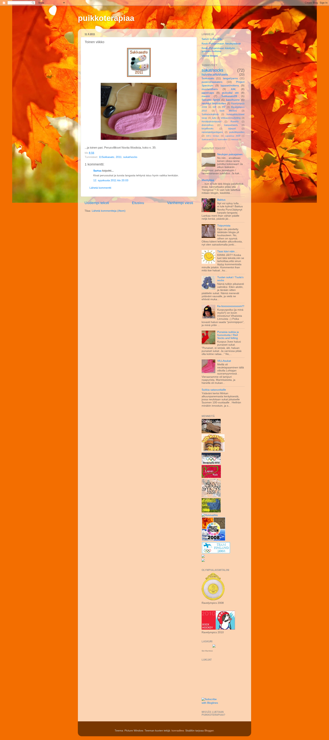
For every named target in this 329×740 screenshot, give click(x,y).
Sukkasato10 (208, 139)
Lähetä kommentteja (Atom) (108, 210)
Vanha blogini (210, 55)
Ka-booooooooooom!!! (230, 306)
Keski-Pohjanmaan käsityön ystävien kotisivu (218, 50)
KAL (233, 89)
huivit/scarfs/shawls (215, 74)
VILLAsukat (224, 360)
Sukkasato (208, 78)
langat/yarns (230, 78)
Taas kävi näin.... (227, 251)
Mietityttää (208, 180)
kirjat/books (207, 128)
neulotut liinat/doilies (214, 103)
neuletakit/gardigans (212, 132)
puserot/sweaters (212, 82)
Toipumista (223, 225)
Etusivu (138, 203)
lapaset (232, 128)
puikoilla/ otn (230, 92)
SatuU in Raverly (212, 39)
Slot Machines (207, 651)
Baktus (221, 199)
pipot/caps (208, 92)
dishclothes (207, 125)
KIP (214, 107)
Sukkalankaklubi (210, 114)
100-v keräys (212, 136)
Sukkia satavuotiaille (214, 389)
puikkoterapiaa (106, 18)
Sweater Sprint (211, 99)
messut (234, 139)
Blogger (209, 730)
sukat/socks (130, 157)
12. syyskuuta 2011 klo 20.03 (110, 180)
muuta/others (210, 89)
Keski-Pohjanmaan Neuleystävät (221, 43)
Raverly (235, 121)
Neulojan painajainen (230, 154)
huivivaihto (222, 139)
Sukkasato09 (229, 96)
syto (214, 118)
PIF (223, 107)
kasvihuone (233, 99)
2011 (119, 157)
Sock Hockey (228, 110)
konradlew (178, 730)
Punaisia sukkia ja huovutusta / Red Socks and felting (228, 335)
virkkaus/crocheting (231, 118)
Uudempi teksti (97, 203)
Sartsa (97, 170)
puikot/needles (236, 132)
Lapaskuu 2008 (232, 136)
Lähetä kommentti (100, 187)
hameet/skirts (231, 125)
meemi (206, 96)
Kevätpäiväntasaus (211, 121)
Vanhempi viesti (180, 203)
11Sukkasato (106, 157)
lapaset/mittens (230, 85)
